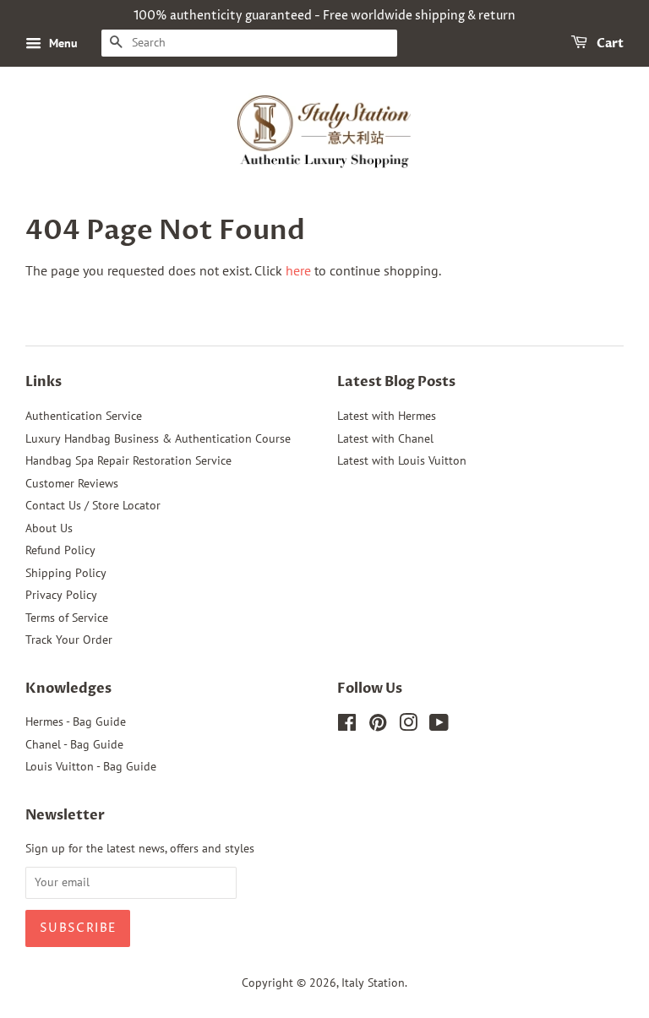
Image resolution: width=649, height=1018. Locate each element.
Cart (609, 43)
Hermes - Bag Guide (75, 721)
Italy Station (373, 982)
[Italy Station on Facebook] (347, 725)
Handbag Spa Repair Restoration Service (128, 460)
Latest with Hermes (386, 415)
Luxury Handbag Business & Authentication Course (158, 438)
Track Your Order (68, 639)
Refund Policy (60, 550)
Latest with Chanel (385, 438)
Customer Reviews (71, 483)
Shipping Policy (65, 572)
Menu (62, 43)
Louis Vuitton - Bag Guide (90, 766)
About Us (49, 528)
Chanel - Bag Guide (74, 744)
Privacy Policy (61, 594)
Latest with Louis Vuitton (401, 460)
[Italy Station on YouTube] (439, 725)
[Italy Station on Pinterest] (377, 725)
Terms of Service (66, 617)
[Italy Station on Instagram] (408, 725)
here (298, 270)
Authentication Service (83, 415)
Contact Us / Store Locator (93, 505)
